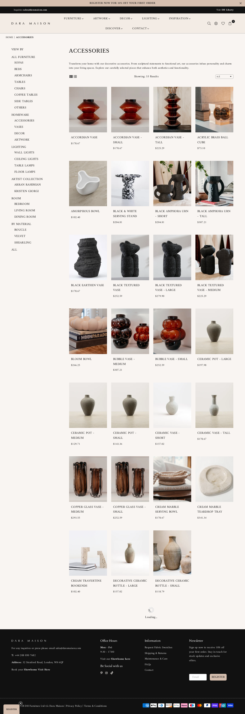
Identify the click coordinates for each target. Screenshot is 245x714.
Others (20, 107)
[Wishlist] (223, 23)
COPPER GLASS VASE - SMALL (129, 509)
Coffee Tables (26, 95)
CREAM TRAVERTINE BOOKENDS (86, 583)
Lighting (18, 147)
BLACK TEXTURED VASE (126, 288)
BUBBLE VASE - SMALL (171, 359)
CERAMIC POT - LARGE (214, 359)
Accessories (24, 120)
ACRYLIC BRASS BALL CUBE (212, 140)
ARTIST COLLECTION (27, 179)
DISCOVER (112, 28)
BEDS (18, 69)
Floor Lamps (24, 172)
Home (9, 38)
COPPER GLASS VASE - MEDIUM (87, 509)
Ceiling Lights (26, 159)
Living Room (24, 210)
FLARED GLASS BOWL (86, 655)
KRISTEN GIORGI (26, 191)
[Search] (209, 23)
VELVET (19, 236)
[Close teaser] (21, 703)
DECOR (125, 18)
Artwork (21, 139)
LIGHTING (149, 18)
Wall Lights (24, 152)
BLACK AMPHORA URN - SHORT (171, 214)
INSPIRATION (178, 18)
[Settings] (216, 23)
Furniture (72, 18)
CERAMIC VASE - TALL (213, 433)
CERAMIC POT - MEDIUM (82, 435)
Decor (19, 133)
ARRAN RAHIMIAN (27, 184)
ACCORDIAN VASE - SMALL (127, 140)
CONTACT (139, 28)
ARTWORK (100, 18)
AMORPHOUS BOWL (85, 211)
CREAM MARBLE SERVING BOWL (167, 509)
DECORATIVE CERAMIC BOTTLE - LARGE (130, 583)
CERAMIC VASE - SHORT (167, 435)
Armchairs (23, 75)
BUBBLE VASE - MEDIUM (124, 362)
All (14, 249)
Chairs (19, 88)
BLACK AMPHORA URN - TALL (213, 214)
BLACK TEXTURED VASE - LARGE (168, 288)
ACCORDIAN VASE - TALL (169, 140)
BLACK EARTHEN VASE (87, 285)
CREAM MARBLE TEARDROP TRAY (209, 509)
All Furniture (23, 57)
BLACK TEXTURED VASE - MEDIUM (210, 288)
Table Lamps (24, 165)
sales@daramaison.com (35, 10)
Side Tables (23, 101)
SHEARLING (22, 242)
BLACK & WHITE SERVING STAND (125, 214)
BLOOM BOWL (81, 359)
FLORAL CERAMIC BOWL (126, 657)
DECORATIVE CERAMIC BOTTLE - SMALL (172, 583)
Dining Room (25, 217)
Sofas (19, 62)
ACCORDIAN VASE (84, 137)
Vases (18, 127)
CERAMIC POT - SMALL (124, 435)
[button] (11, 709)
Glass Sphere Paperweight (208, 657)
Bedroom (21, 204)
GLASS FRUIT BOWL (169, 655)
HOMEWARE (20, 115)
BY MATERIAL (21, 224)
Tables (19, 82)
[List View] (75, 76)
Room (16, 198)
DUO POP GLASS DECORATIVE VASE (211, 583)
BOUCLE (20, 230)
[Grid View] (71, 76)
